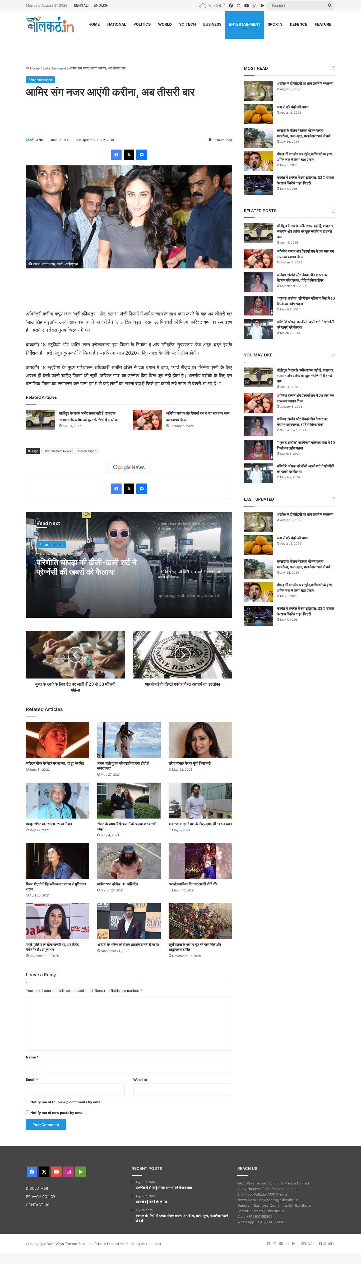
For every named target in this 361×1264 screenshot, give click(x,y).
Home (34, 68)
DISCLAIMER (37, 1188)
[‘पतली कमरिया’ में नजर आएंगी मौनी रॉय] (200, 861)
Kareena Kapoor (87, 451)
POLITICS (142, 24)
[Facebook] (116, 155)
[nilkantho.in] (50, 24)
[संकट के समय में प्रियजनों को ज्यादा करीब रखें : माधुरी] (129, 800)
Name (32, 1057)
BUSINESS (212, 24)
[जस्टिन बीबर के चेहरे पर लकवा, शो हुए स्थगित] (57, 740)
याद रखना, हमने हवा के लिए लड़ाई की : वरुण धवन (200, 823)
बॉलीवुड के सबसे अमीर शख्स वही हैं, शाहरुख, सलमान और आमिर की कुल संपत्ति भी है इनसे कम (305, 231)
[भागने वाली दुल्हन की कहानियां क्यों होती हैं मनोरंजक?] (129, 740)
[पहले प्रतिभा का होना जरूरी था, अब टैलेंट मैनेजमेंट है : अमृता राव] (57, 921)
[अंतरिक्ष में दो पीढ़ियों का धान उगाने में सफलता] (258, 91)
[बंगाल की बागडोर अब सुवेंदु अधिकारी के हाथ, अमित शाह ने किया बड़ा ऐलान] (258, 161)
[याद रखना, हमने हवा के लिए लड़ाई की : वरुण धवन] (200, 800)
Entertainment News (57, 451)
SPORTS (275, 24)
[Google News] (129, 467)
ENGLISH (101, 5)
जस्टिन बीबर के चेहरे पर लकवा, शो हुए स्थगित (55, 763)
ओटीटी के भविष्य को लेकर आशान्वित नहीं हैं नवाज (128, 944)
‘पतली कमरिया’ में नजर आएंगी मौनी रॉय (193, 884)
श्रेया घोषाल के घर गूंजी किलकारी (190, 763)
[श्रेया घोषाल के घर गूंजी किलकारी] (200, 740)
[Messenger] (141, 155)
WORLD (165, 24)
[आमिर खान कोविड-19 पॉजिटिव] (129, 861)
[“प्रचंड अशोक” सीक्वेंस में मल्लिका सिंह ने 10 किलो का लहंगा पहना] (258, 305)
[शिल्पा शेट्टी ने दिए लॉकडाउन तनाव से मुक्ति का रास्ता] (57, 861)
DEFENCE (298, 24)
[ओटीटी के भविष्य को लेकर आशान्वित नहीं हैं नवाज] (129, 921)
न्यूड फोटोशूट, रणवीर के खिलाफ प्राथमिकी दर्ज (81, 567)
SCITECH (187, 24)
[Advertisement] (180, 44)
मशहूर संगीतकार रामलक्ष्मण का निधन (49, 823)
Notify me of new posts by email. (58, 1112)
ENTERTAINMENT (244, 24)
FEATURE (323, 24)
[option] (129, 565)
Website (140, 1079)
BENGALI (81, 5)
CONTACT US (37, 1205)
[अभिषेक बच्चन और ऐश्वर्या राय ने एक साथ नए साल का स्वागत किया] (147, 420)
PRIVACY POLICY (40, 1197)
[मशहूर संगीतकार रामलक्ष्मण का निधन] (57, 800)
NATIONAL (116, 24)
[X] (129, 155)
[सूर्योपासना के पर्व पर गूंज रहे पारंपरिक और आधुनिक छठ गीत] (200, 921)
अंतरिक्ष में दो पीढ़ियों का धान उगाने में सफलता (305, 83)
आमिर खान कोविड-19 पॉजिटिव (117, 884)
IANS (39, 140)
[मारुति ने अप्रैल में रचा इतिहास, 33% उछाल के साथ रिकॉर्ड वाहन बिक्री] (258, 185)
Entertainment (54, 68)
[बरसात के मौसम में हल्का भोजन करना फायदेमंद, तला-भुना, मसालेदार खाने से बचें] (258, 138)
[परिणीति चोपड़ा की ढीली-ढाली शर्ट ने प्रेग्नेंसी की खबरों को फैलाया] (258, 329)
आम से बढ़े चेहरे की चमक (292, 107)
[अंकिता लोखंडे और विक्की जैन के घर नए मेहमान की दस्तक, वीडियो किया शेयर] (258, 282)
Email (32, 1079)
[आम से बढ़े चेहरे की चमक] (258, 114)
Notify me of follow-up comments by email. (67, 1102)
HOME (94, 24)
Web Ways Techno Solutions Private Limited (83, 1244)
